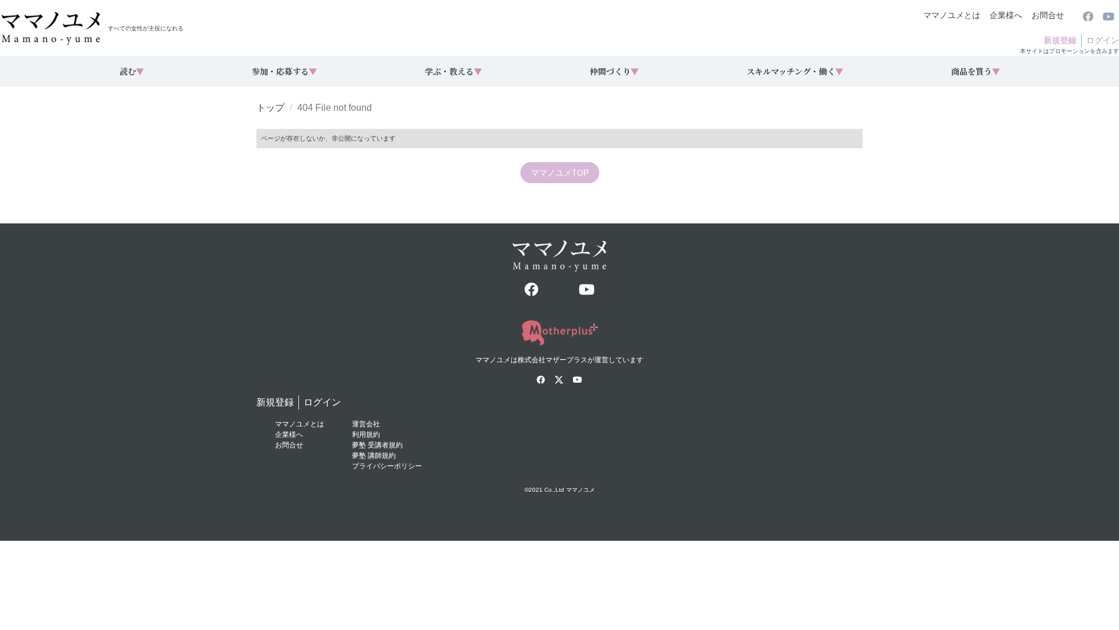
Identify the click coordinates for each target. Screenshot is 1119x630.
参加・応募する (284, 71)
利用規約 (366, 434)
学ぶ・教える (453, 71)
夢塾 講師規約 (374, 456)
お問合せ (1048, 15)
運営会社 (366, 424)
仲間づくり (614, 71)
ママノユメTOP (560, 172)
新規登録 (1060, 40)
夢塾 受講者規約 (377, 445)
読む (131, 71)
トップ (270, 108)
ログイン (1102, 40)
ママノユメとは (951, 15)
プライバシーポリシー (387, 466)
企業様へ (1006, 15)
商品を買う (975, 71)
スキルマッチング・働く (795, 71)
